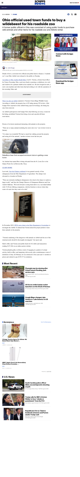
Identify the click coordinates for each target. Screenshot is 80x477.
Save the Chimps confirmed (17, 171)
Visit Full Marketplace (46, 322)
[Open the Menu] (2, 2)
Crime (15, 14)
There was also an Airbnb (10, 101)
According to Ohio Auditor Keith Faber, (14, 80)
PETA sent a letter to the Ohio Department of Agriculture (31, 225)
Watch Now (74, 3)
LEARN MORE (7, 168)
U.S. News (6, 14)
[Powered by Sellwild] (49, 371)
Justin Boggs (11, 68)
